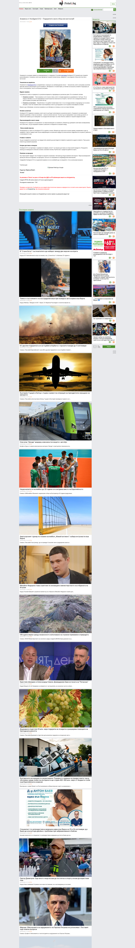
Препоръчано (48, 9)
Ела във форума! (98, 9)
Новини (21, 9)
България (35, 9)
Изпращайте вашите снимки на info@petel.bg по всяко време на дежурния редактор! (44, 194)
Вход (113, 4)
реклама (114, 14)
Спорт (41, 9)
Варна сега (28, 9)
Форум (109, 346)
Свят (55, 9)
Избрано (60, 9)
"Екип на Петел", (30, 170)
